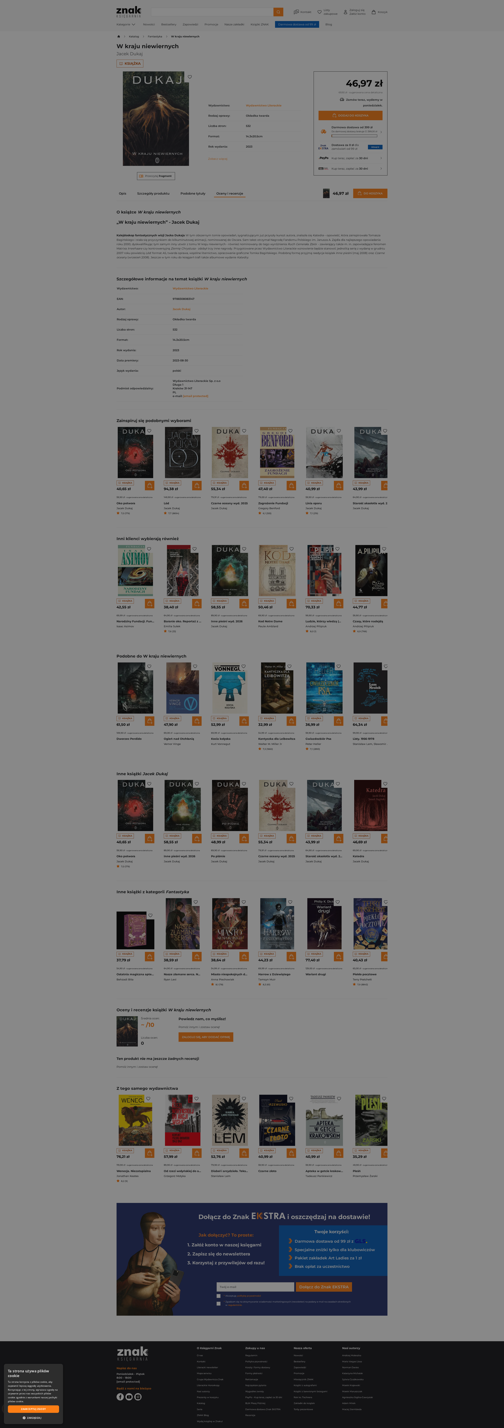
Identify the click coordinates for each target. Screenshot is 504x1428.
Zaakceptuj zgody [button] (33, 1409)
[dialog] (33, 1394)
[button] (33, 1417)
